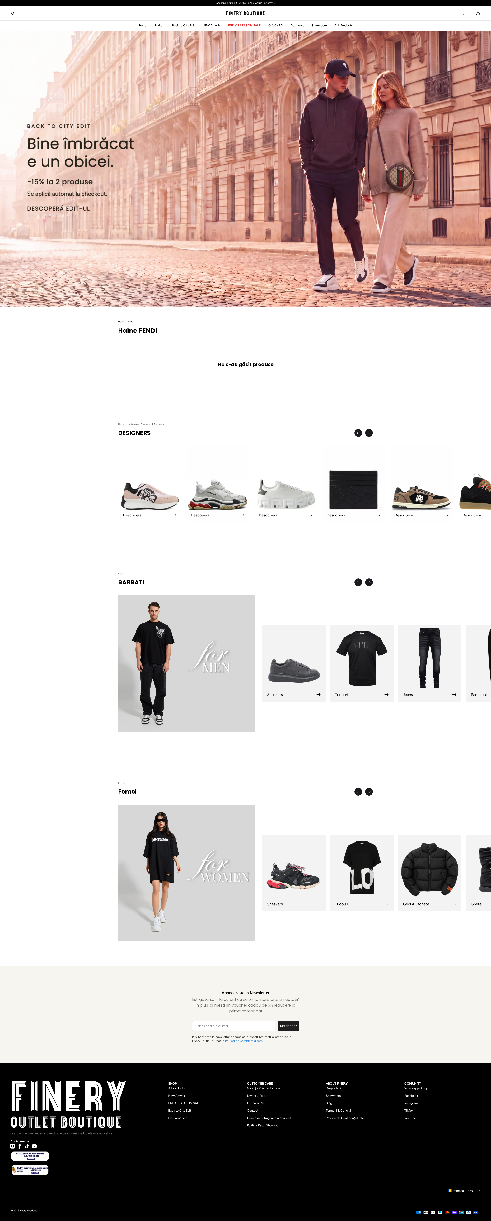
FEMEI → (198, 634)
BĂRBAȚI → (198, 621)
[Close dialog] (154, 553)
